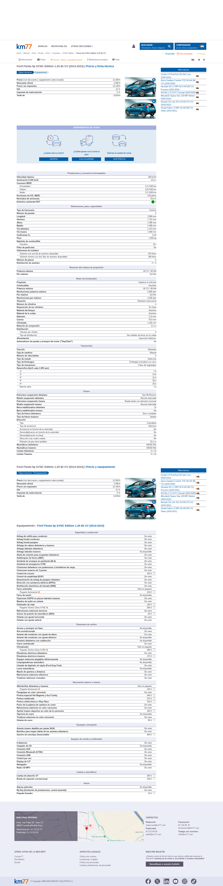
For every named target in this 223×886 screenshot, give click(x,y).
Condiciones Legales (89, 859)
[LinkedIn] (166, 881)
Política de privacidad (89, 862)
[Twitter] (157, 881)
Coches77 (18, 856)
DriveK (17, 862)
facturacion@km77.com (188, 828)
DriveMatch (19, 859)
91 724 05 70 (36, 829)
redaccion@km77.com (156, 825)
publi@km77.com (153, 834)
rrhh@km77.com (185, 834)
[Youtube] (175, 881)
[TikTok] (193, 881)
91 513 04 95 (32, 832)
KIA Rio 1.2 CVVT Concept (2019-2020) (178, 92)
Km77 (24, 46)
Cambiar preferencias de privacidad (95, 865)
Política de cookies (88, 856)
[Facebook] (148, 881)
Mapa (40, 825)
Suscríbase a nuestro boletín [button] (164, 864)
